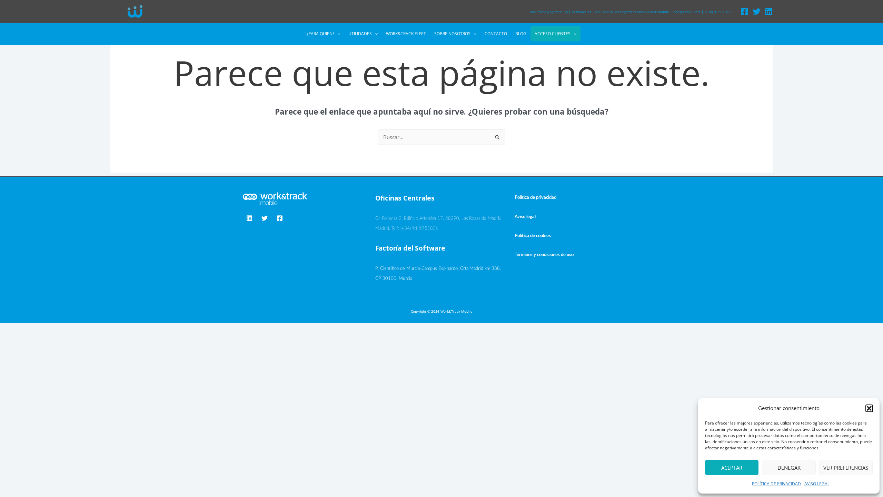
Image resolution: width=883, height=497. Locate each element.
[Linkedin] (769, 12)
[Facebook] (744, 12)
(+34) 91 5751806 (719, 11)
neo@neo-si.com (687, 11)
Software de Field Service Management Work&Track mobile (620, 11)
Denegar (789, 467)
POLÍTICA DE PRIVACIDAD (776, 484)
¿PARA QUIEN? (320, 34)
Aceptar (731, 467)
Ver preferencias (845, 467)
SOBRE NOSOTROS (452, 34)
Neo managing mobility (548, 11)
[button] (869, 408)
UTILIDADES (360, 34)
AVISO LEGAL (817, 484)
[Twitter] (757, 12)
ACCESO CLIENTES (553, 34)
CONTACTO (496, 34)
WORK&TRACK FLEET (406, 34)
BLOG (520, 34)
